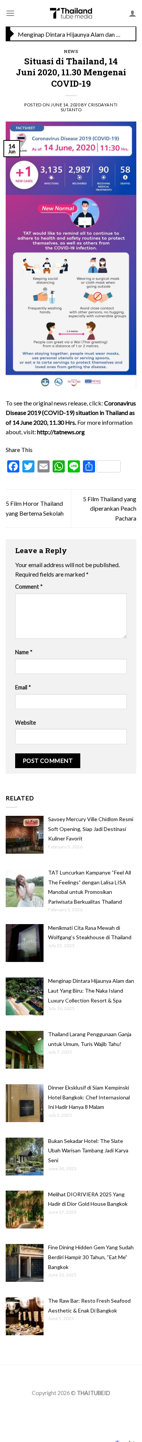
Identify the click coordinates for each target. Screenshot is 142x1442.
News (71, 51)
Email (23, 687)
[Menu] (10, 13)
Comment (29, 586)
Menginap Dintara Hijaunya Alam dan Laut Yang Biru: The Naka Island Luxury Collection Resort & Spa (69, 34)
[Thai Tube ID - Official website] (71, 13)
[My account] (132, 13)
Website (25, 722)
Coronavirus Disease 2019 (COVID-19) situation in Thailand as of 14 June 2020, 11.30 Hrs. (71, 412)
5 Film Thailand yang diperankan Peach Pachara (109, 508)
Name (24, 652)
